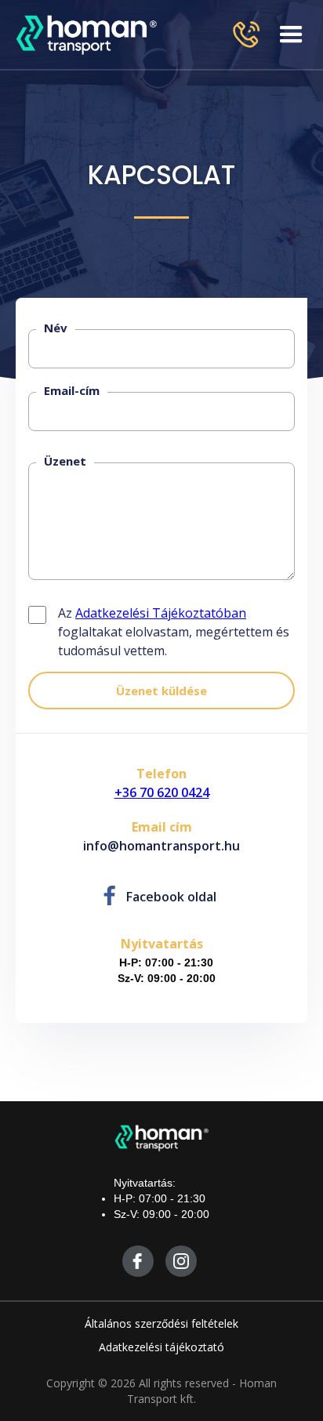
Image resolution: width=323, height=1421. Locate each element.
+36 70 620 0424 (161, 792)
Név (55, 327)
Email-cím (72, 390)
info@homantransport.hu (161, 845)
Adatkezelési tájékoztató (161, 1346)
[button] (291, 34)
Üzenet (65, 461)
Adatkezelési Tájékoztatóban (160, 613)
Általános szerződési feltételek (161, 1323)
